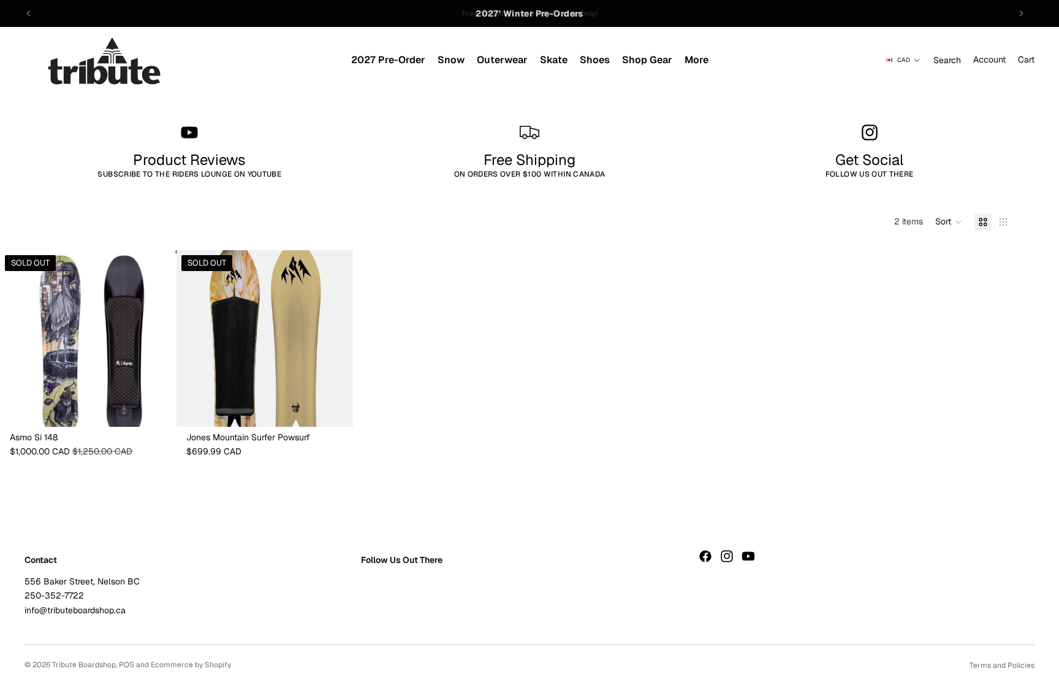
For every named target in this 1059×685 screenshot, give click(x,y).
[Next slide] (1021, 13)
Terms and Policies (1002, 665)
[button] (948, 222)
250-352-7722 (54, 595)
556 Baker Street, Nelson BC (82, 581)
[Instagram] (726, 556)
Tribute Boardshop (84, 665)
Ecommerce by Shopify (191, 665)
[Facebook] (705, 556)
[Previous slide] (28, 13)
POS (126, 665)
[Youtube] (748, 556)
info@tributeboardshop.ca (75, 610)
